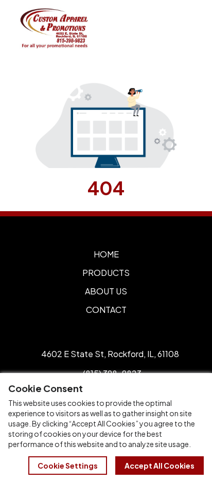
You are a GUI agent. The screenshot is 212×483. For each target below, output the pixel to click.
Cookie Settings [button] (68, 465)
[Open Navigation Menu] (181, 28)
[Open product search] (159, 28)
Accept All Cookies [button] (160, 465)
